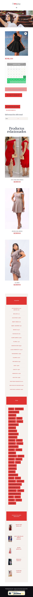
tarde (11, 500)
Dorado (12, 427)
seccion (20, 481)
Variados (15, 373)
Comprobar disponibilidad (15, 89)
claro (20, 421)
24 (8, 79)
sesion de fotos (14, 493)
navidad (12, 452)
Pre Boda (15, 361)
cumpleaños (13, 424)
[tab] (12, 106)
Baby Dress (15, 321)
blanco (12, 418)
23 (24, 76)
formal (12, 443)
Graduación (15, 345)
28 (19, 79)
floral (15, 341)
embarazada (13, 434)
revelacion (13, 474)
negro (21, 456)
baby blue (19, 408)
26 (13, 79)
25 (11, 79)
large (11, 449)
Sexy (15, 365)
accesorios (15, 308)
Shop (13, 19)
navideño (12, 456)
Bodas (15, 329)
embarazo (13, 437)
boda (19, 418)
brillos (12, 421)
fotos (20, 443)
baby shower (15, 325)
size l (17, 496)
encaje (12, 440)
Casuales (15, 333)
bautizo (12, 415)
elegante (12, 430)
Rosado (12, 481)
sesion (21, 490)
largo (19, 449)
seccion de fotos (15, 484)
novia (11, 459)
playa (11, 462)
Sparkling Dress (17, 231)
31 (8, 82)
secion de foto (14, 487)
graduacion (13, 446)
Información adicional (12, 106)
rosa (17, 478)
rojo (11, 478)
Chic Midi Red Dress (17, 179)
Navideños (15, 353)
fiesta (19, 440)
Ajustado (15, 317)
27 (16, 79)
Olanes (17, 282)
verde (18, 500)
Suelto (15, 369)
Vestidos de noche (15, 385)
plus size (12, 465)
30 (24, 79)
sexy (11, 496)
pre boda (12, 468)
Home (6, 19)
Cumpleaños (15, 337)
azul (11, 408)
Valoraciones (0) (11, 110)
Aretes (16, 309)
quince (12, 471)
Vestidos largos (15, 389)
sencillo (12, 490)
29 (21, 79)
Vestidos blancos (15, 381)
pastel (19, 459)
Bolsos (15, 313)
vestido (15, 377)
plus (18, 462)
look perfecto (15, 349)
